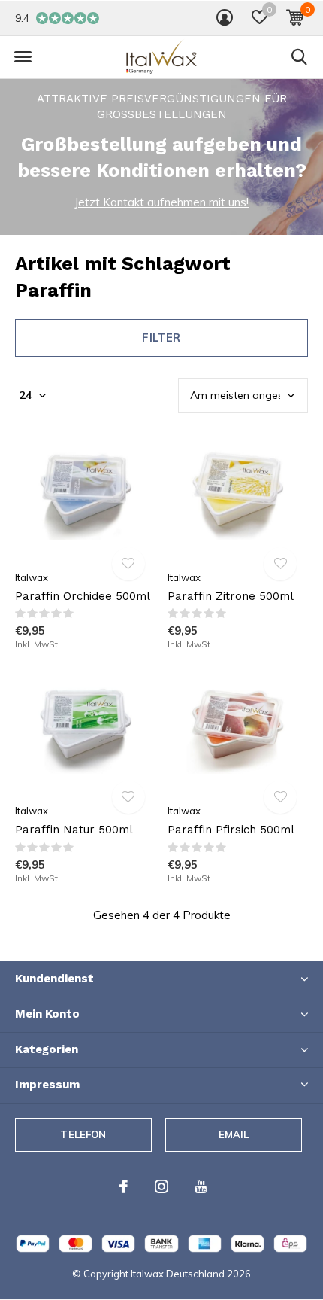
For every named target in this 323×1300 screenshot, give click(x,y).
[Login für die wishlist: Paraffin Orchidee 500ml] (128, 563)
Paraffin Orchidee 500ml (82, 596)
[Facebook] (123, 1186)
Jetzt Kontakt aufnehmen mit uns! (161, 202)
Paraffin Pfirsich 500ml (231, 829)
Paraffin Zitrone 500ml (231, 596)
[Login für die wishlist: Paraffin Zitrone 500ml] (280, 563)
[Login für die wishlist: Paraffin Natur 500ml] (128, 797)
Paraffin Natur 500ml (74, 829)
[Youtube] (201, 1186)
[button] (259, 17)
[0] (294, 17)
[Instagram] (161, 1186)
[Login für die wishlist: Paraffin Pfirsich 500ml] (280, 797)
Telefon (83, 1134)
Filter (161, 337)
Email (234, 1134)
